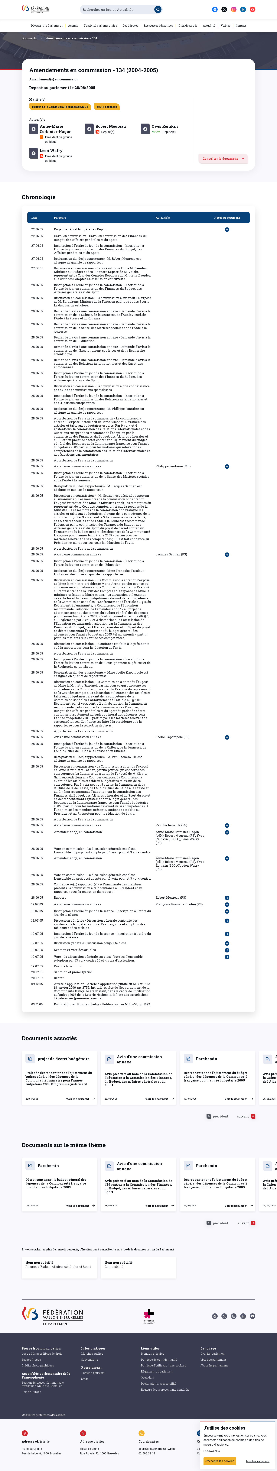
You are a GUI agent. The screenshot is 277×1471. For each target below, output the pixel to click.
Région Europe (31, 1392)
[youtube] (252, 9)
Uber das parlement (213, 1359)
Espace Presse (31, 1359)
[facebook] (215, 9)
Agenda (73, 25)
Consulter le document (220, 158)
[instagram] (233, 9)
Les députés (130, 25)
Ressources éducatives (158, 25)
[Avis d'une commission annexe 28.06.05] (227, 466)
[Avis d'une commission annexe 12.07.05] (227, 904)
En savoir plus (212, 1451)
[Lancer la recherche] (157, 9)
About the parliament (214, 1365)
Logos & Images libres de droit (42, 1353)
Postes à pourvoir (92, 1373)
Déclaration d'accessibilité (158, 1383)
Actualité (209, 25)
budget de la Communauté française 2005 (60, 106)
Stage (84, 1379)
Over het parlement (213, 1353)
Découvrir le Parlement (47, 25)
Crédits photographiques (38, 1365)
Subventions (89, 1359)
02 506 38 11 (146, 1453)
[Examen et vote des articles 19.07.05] (227, 950)
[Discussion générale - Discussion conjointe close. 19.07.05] (227, 943)
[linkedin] (243, 9)
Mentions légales (152, 1353)
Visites (225, 25)
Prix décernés (188, 25)
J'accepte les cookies (219, 1461)
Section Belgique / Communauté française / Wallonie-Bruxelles (43, 1384)
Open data (147, 1377)
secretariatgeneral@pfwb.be (156, 1448)
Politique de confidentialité (159, 1359)
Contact (241, 25)
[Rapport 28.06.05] (227, 898)
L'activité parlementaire (100, 25)
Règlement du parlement (157, 1371)
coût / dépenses (107, 106)
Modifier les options (257, 1461)
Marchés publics (92, 1353)
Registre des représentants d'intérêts (165, 1389)
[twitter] (224, 9)
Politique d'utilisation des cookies (163, 1365)
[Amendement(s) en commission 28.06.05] (227, 837)
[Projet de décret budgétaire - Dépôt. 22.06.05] (227, 229)
